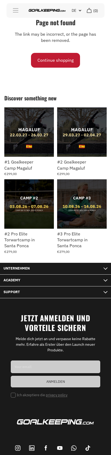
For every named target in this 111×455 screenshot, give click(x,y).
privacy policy (56, 395)
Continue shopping (55, 60)
